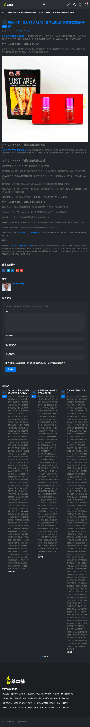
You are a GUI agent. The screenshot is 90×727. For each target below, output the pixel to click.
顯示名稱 (9, 335)
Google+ (17, 270)
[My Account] (69, 4)
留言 (7, 311)
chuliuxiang (10, 31)
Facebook (3, 270)
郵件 (21, 270)
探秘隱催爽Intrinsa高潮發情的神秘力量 (18, 391)
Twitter (8, 270)
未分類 (20, 31)
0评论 (28, 31)
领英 (12, 270)
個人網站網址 (10, 354)
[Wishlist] (80, 4)
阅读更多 (11, 557)
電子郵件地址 (10, 345)
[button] (42, 657)
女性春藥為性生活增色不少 (48, 391)
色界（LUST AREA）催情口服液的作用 (15, 150)
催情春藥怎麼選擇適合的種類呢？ (77, 391)
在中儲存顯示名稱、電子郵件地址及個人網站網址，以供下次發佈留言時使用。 (37, 363)
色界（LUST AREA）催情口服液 (13, 36)
